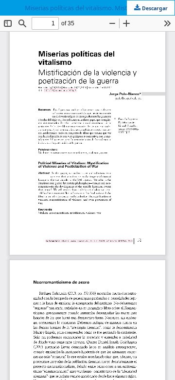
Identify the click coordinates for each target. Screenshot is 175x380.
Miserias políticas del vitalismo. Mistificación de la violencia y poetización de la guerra (100, 7)
